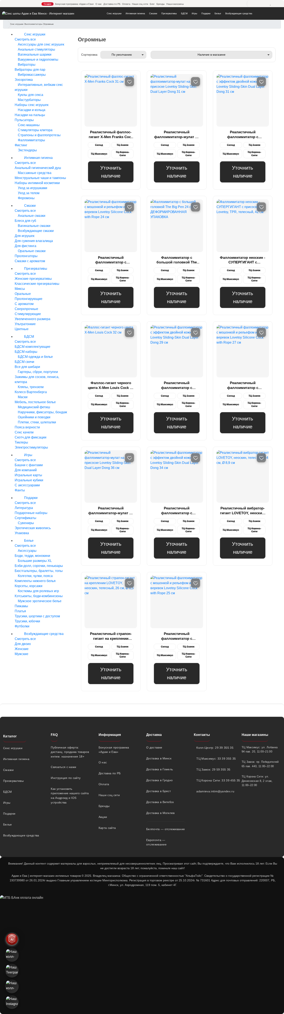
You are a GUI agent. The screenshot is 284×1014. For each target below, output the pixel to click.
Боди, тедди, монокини (32, 555)
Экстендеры (27, 150)
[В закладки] (129, 81)
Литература (24, 508)
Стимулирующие (28, 314)
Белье (218, 13)
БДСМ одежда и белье (35, 356)
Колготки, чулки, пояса (35, 576)
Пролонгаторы (26, 256)
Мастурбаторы (29, 100)
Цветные (22, 329)
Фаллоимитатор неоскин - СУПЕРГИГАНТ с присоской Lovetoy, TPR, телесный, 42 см (242, 260)
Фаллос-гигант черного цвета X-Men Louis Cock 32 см (111, 385)
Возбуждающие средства (238, 13)
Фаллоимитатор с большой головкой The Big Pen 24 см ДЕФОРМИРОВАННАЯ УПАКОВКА (176, 260)
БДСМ (184, 13)
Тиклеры (21, 442)
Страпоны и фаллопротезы (39, 135)
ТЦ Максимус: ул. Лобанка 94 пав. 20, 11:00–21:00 (260, 749)
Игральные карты (28, 475)
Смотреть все (25, 39)
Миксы (20, 288)
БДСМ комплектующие (32, 346)
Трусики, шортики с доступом (37, 616)
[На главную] (38, 13)
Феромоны (26, 198)
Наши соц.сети (140, 4)
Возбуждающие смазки (35, 231)
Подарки (205, 13)
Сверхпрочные (26, 309)
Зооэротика (24, 79)
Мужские (21, 654)
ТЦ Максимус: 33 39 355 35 (214, 758)
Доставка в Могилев (160, 813)
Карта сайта (107, 828)
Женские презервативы (33, 278)
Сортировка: (89, 54)
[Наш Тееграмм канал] (12, 970)
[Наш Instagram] (12, 1002)
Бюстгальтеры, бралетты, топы (39, 571)
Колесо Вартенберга (31, 392)
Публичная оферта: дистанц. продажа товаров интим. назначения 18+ (70, 752)
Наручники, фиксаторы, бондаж (42, 412)
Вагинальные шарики (34, 54)
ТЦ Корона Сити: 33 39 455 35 (214, 780)
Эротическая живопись (33, 528)
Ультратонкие (25, 324)
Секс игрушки (114, 13)
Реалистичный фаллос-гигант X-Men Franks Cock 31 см (111, 135)
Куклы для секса (30, 95)
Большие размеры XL (34, 561)
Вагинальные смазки (33, 226)
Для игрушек (24, 236)
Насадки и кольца (31, 110)
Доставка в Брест (158, 791)
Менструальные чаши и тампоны (40, 178)
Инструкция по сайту (66, 778)
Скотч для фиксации (30, 437)
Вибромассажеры (31, 74)
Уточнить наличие (110, 172)
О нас (98, 4)
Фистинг (21, 145)
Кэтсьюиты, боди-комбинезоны (39, 596)
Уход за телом (28, 193)
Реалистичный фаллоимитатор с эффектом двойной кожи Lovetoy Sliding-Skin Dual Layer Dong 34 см (177, 511)
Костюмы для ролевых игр (38, 591)
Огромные (48, 24)
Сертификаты (25, 518)
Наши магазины (175, 4)
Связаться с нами (63, 767)
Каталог (10, 736)
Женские (22, 649)
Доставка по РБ (111, 4)
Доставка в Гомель (159, 769)
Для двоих (23, 644)
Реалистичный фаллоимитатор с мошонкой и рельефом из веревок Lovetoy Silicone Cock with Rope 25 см (176, 636)
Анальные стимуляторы (36, 49)
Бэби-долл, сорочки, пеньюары (39, 566)
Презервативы (169, 13)
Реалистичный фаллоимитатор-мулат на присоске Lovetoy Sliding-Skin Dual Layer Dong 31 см (176, 135)
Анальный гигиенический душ (38, 168)
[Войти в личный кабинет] (229, 3)
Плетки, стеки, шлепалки (36, 422)
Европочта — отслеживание (156, 842)
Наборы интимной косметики (37, 183)
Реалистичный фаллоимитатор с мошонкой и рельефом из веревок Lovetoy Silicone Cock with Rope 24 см (110, 260)
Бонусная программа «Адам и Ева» (74, 4)
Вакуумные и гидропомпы (37, 59)
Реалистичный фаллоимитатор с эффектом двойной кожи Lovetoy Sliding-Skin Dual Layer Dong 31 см (243, 135)
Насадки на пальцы (30, 115)
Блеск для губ (25, 220)
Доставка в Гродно (159, 780)
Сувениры (25, 523)
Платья (20, 611)
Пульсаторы (24, 120)
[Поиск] (251, 3)
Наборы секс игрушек (31, 105)
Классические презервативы (37, 283)
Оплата (126, 4)
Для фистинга (25, 246)
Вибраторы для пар (30, 69)
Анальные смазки (31, 215)
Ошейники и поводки (33, 417)
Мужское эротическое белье (39, 601)
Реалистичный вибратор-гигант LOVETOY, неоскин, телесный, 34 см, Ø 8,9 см (242, 511)
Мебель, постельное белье (35, 402)
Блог (152, 4)
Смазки (153, 13)
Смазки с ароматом (30, 261)
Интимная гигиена (135, 13)
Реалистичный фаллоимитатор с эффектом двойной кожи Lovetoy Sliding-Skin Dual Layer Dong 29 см (177, 385)
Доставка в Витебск (160, 802)
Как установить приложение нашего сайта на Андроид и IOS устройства (70, 795)
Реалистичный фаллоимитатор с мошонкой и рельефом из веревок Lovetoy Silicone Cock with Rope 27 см (242, 385)
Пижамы (21, 606)
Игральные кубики (29, 480)
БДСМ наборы (26, 351)
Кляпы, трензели (30, 387)
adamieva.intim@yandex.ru (214, 791)
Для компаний (26, 470)
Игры (194, 13)
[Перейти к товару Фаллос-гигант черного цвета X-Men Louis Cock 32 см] (111, 351)
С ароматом (24, 304)
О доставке (154, 747)
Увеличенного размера (32, 319)
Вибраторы (26, 64)
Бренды (160, 4)
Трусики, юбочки (27, 621)
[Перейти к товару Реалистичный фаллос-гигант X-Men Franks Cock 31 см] (111, 100)
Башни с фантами (29, 465)
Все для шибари (27, 367)
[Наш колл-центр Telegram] (12, 986)
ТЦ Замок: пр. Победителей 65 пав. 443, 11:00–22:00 (260, 764)
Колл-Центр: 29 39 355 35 (214, 747)
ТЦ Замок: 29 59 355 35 (213, 769)
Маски (22, 397)
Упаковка (22, 533)
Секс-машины (28, 125)
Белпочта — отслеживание (165, 829)
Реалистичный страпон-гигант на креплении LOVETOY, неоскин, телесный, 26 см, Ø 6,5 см (110, 636)
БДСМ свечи (24, 362)
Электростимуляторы (31, 447)
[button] (278, 960)
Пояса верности (27, 427)
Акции (103, 817)
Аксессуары (26, 550)
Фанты (20, 490)
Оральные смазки (31, 251)
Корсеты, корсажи (28, 586)
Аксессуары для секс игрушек (40, 44)
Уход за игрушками (32, 188)
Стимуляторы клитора (34, 130)
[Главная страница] (8, 24)
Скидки (47, 4)
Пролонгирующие (28, 299)
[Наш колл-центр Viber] (12, 955)
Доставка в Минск (158, 758)
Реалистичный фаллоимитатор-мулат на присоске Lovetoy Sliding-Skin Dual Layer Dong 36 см (110, 511)
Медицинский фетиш (33, 407)
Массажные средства (34, 173)
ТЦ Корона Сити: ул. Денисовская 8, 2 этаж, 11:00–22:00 (257, 781)
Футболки (22, 626)
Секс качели (24, 432)
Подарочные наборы (31, 513)
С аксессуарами (27, 485)
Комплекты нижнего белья (35, 581)
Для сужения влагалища (34, 241)
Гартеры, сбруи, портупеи (37, 372)
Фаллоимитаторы (33, 24)
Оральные (23, 294)
